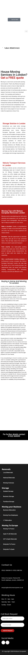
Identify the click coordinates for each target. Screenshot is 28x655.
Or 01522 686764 (16, 570)
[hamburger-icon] (26, 31)
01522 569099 (14, 436)
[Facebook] (3, 642)
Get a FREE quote (12, 77)
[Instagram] (7, 642)
